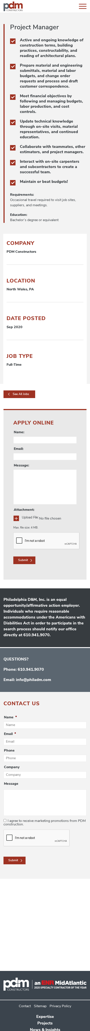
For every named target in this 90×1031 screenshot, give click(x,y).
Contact (25, 1006)
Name (10, 717)
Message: (21, 465)
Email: (18, 449)
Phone (9, 750)
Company (12, 767)
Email (10, 734)
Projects (45, 1024)
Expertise (45, 1017)
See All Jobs (21, 394)
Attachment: (24, 510)
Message (11, 784)
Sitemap (40, 1006)
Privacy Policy (60, 1006)
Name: (19, 432)
